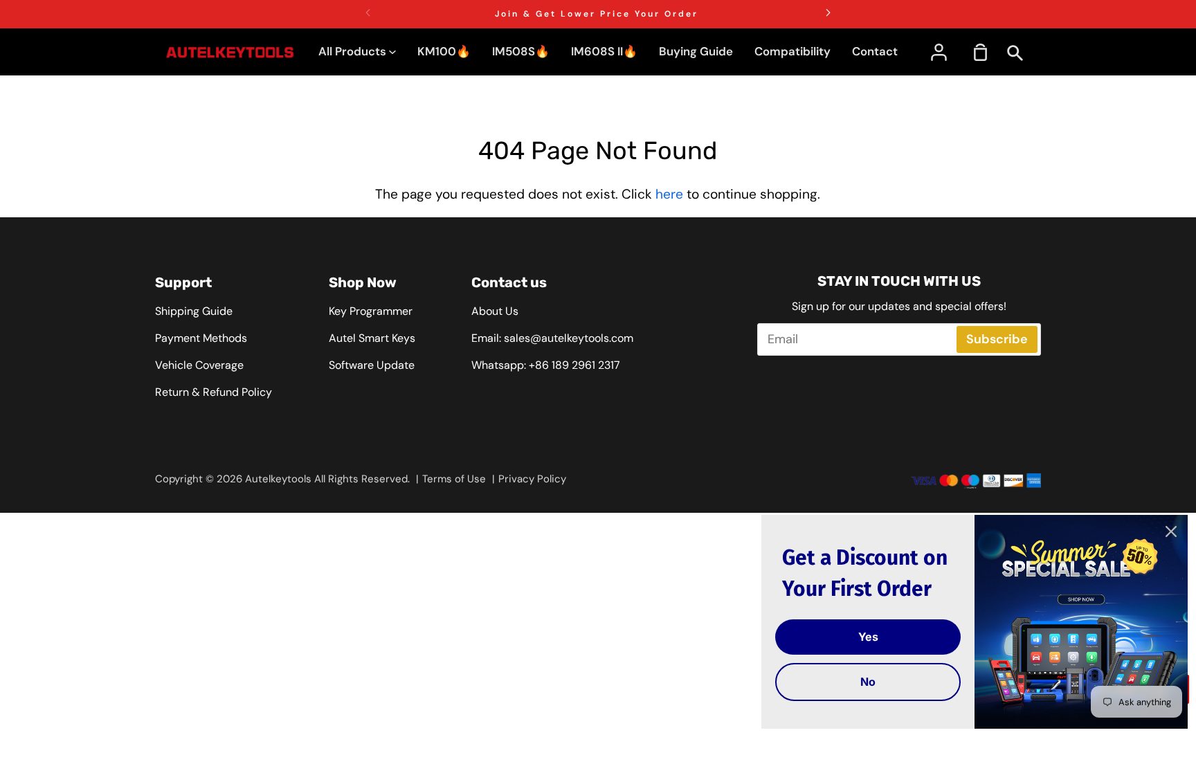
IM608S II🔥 (604, 51)
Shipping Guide (194, 311)
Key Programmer (371, 311)
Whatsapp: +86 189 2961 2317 (545, 365)
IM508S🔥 (521, 51)
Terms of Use (454, 479)
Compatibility (792, 51)
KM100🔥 (444, 51)
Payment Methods (201, 338)
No (868, 682)
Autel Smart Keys (372, 338)
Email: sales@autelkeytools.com (552, 338)
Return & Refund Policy (213, 392)
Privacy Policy (532, 479)
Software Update (372, 365)
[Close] (1171, 531)
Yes (868, 637)
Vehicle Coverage (199, 365)
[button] (828, 12)
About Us (494, 311)
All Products (353, 51)
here (669, 194)
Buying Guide (696, 51)
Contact (875, 51)
